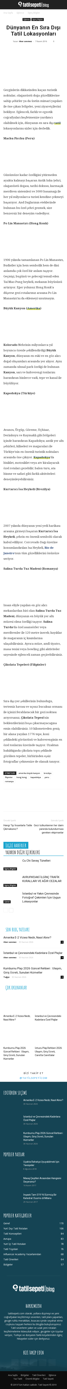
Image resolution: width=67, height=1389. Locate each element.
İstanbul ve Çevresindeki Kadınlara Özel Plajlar (33, 953)
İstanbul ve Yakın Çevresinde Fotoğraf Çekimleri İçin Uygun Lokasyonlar (41, 897)
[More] (60, 51)
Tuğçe (6, 977)
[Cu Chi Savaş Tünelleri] (12, 865)
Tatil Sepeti (48, 1378)
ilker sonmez (25, 41)
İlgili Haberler (15, 846)
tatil (57, 123)
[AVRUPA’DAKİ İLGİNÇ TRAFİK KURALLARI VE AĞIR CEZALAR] (12, 881)
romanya (9, 781)
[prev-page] (5, 910)
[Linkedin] (39, 51)
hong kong (21, 777)
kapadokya (36, 777)
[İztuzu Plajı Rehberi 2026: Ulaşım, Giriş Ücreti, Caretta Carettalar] (49, 1035)
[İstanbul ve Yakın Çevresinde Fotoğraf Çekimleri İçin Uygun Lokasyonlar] (12, 897)
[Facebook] (8, 51)
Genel (7, 902)
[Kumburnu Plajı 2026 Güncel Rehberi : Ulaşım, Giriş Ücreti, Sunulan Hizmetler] (17, 1035)
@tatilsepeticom (33, 1078)
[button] (5, 4)
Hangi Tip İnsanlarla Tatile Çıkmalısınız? (17, 827)
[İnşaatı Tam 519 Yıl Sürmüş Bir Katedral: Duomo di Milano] (12, 1199)
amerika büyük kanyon (29, 773)
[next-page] (11, 910)
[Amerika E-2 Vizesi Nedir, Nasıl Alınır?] (17, 1003)
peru (47, 777)
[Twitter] (19, 51)
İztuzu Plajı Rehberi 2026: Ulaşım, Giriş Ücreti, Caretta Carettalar (48, 1052)
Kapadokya (42, 457)
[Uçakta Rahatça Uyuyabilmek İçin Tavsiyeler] (12, 1166)
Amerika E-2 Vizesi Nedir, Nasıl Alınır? (27, 937)
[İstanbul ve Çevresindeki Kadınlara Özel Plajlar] (49, 1003)
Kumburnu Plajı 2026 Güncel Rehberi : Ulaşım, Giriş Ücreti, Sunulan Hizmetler (43, 1136)
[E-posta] (50, 51)
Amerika (33, 308)
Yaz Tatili (18, 1378)
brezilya (47, 773)
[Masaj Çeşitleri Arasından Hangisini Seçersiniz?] (12, 1183)
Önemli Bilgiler (32, 1378)
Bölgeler (25, 1375)
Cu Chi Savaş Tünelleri (36, 860)
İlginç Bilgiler (34, 12)
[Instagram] (24, 1362)
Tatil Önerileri (39, 1375)
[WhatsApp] (29, 51)
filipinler (9, 777)
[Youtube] (52, 1362)
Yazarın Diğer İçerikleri (22, 852)
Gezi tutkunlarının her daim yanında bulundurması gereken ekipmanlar (49, 829)
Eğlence (20, 12)
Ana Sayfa (8, 12)
